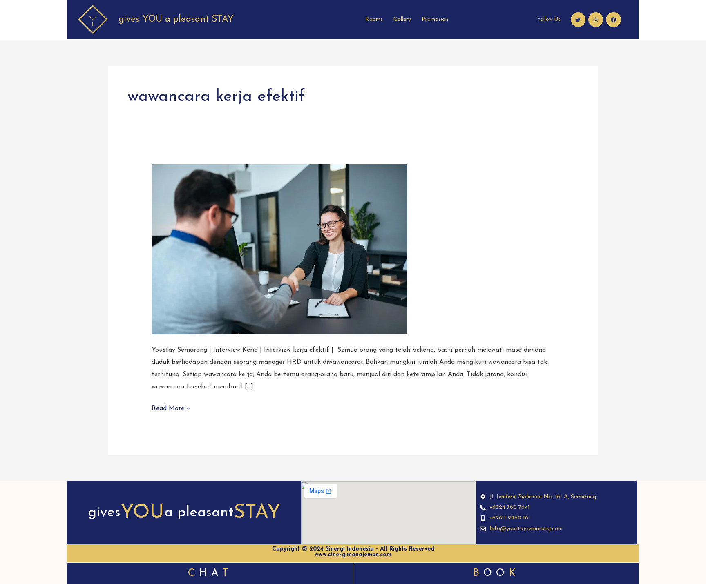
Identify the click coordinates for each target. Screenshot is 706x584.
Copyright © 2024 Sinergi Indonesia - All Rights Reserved (353, 552)
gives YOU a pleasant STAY (176, 19)
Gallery (402, 19)
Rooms (374, 19)
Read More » (171, 407)
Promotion (435, 19)
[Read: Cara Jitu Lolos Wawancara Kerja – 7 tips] (279, 249)
